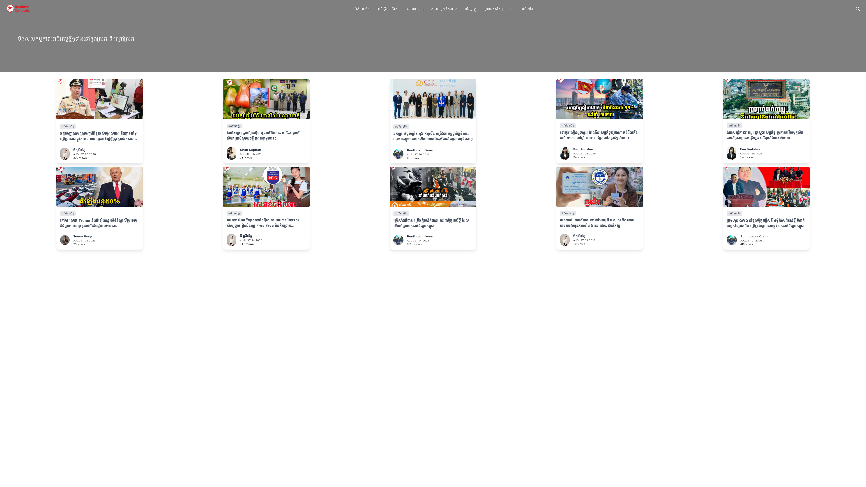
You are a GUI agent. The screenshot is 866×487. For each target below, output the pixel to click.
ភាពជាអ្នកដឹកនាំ (442, 9)
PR (512, 9)
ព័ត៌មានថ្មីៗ (362, 9)
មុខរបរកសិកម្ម (493, 9)
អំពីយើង (527, 9)
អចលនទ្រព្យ (415, 9)
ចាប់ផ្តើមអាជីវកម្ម (388, 9)
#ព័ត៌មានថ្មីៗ (68, 126)
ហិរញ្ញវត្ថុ (470, 9)
